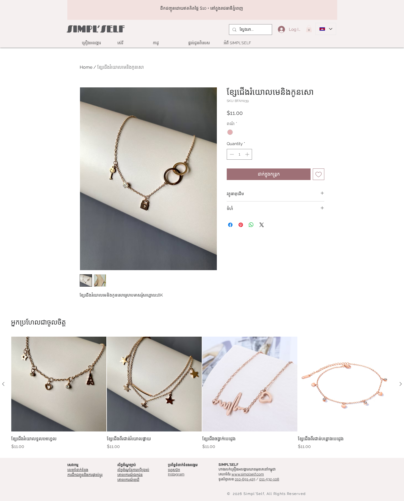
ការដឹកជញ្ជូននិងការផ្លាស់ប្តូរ (85, 475)
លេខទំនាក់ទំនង (77, 470)
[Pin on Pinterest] (240, 225)
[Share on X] (261, 225)
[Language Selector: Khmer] (325, 29)
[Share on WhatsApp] (251, 225)
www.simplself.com (247, 474)
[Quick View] (58, 384)
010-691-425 (245, 479)
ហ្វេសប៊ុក (174, 470)
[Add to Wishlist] (318, 174)
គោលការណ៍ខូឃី (128, 480)
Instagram (176, 474)
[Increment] (247, 154)
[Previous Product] (3, 384)
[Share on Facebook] (230, 225)
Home (86, 67)
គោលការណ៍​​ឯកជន (130, 475)
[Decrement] (231, 154)
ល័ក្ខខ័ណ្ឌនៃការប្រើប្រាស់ (133, 470)
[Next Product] (400, 384)
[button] (309, 28)
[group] (202, 393)
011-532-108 (269, 479)
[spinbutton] (239, 154)
